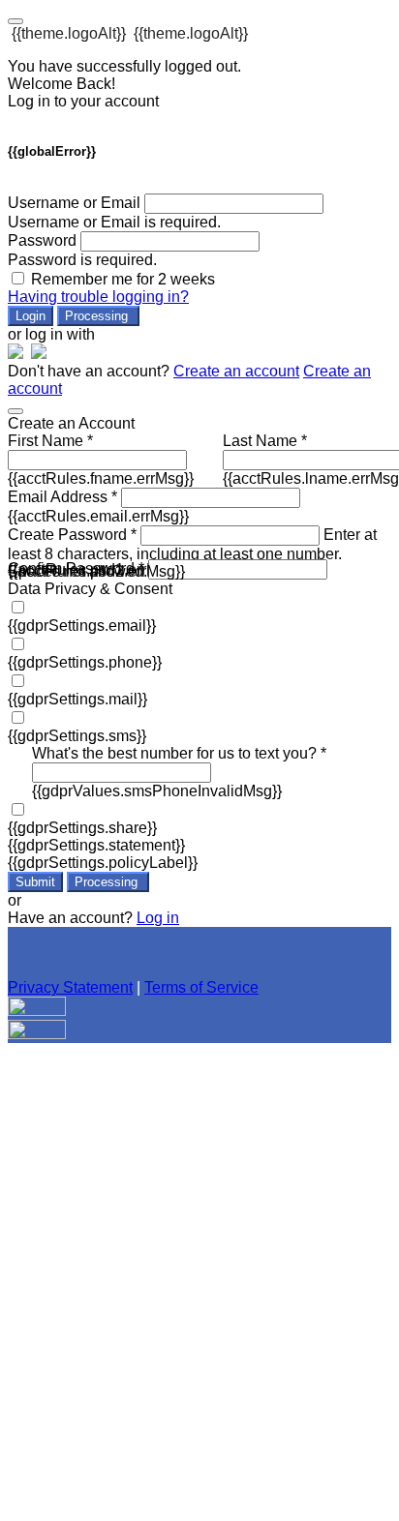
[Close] (15, 411)
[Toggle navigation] (15, 21)
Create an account (236, 371)
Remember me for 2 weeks (123, 279)
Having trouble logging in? (98, 296)
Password (42, 240)
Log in (158, 918)
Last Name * (265, 440)
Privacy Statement (70, 987)
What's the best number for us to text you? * (179, 753)
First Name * (50, 440)
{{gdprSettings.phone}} (85, 662)
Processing (98, 316)
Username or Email (74, 202)
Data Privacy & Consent (90, 589)
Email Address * (62, 497)
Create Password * (72, 534)
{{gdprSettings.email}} (82, 625)
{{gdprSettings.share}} (82, 828)
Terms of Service (201, 987)
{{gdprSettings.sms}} (77, 736)
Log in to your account (83, 101)
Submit (35, 882)
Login (30, 316)
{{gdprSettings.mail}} (77, 699)
